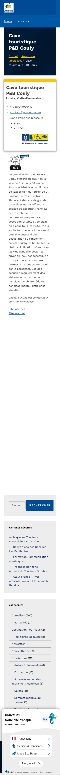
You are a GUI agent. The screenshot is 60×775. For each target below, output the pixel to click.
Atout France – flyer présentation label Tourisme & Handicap (28, 581)
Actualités (18, 615)
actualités (20, 622)
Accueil (13, 56)
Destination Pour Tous (26, 629)
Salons (18, 690)
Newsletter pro (21, 651)
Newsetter (18, 643)
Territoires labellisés (27, 636)
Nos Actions (19, 658)
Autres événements (27, 665)
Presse (8, 21)
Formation (21, 672)
